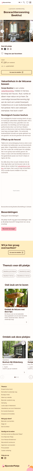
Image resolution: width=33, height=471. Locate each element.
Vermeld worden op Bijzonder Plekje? (12, 434)
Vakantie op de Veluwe (9, 271)
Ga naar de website (15, 72)
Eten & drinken (5, 426)
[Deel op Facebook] (2, 49)
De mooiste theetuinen (7, 411)
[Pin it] (5, 49)
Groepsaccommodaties (8, 414)
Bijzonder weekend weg (8, 400)
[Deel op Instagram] (8, 49)
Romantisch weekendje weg (9, 392)
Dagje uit (3, 424)
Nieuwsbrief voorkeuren (8, 442)
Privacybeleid (5, 448)
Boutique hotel (5, 394)
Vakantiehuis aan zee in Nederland (10, 408)
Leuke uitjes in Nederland (8, 405)
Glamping (4, 403)
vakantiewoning (7, 91)
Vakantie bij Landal (24, 271)
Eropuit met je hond (6, 389)
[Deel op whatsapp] (11, 49)
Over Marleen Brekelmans (8, 439)
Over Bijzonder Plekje (7, 437)
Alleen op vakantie (6, 397)
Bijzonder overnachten (7, 421)
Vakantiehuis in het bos (23, 276)
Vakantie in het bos (8, 276)
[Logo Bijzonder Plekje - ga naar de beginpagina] (6, 2)
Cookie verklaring (6, 450)
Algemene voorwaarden (8, 445)
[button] (31, 31)
